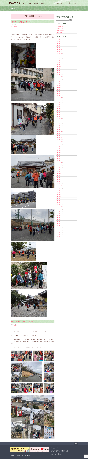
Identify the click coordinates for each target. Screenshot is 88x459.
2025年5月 (59, 64)
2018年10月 (59, 167)
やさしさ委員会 (14, 325)
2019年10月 (59, 142)
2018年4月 (59, 177)
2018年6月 (59, 173)
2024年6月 (59, 85)
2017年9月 (59, 192)
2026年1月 (59, 47)
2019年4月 (59, 154)
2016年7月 (59, 217)
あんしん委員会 (60, 26)
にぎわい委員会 (14, 26)
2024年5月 (59, 87)
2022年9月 (59, 121)
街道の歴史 (36, 3)
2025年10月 (59, 53)
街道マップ (30, 3)
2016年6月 (59, 219)
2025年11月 (59, 51)
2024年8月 (59, 81)
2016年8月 (59, 215)
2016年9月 (59, 213)
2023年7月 (59, 104)
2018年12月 (59, 163)
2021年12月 (59, 125)
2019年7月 (59, 148)
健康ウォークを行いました (21, 22)
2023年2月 (59, 112)
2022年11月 (59, 118)
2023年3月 (59, 110)
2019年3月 (59, 156)
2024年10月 (59, 79)
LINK (32, 455)
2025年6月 (59, 62)
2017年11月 (59, 188)
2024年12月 (59, 74)
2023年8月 (59, 102)
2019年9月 (59, 144)
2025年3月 (59, 68)
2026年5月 (59, 41)
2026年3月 (59, 43)
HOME (36, 455)
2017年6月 (59, 196)
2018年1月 (59, 183)
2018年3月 (59, 179)
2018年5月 (59, 175)
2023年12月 (59, 95)
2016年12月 (59, 207)
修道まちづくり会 (60, 3)
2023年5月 (59, 108)
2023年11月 (59, 97)
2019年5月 (59, 152)
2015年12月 (59, 232)
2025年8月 (59, 58)
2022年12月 (59, 116)
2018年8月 (59, 171)
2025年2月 (59, 70)
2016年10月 (59, 211)
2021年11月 (59, 127)
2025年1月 (59, 72)
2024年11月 (59, 77)
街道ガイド (25, 3)
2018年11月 (59, 165)
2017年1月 (59, 204)
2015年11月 (59, 234)
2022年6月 (59, 123)
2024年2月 (59, 91)
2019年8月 (59, 146)
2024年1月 (59, 93)
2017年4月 (59, 200)
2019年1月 (59, 160)
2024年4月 (59, 89)
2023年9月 (59, 100)
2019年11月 (59, 139)
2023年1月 (59, 114)
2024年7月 (59, 83)
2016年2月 (59, 228)
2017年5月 (59, 198)
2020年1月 (59, 135)
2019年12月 (59, 137)
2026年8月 (59, 39)
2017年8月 (59, 194)
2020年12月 (59, 131)
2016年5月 (59, 221)
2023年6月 (59, 106)
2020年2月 (59, 133)
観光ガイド (13, 455)
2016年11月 (59, 209)
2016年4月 (59, 223)
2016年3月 (59, 225)
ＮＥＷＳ (66, 3)
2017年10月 (59, 190)
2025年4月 (59, 66)
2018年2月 (59, 181)
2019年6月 (59, 150)
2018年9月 (59, 169)
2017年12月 (59, 186)
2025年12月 (59, 49)
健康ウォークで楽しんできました (23, 321)
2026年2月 (59, 45)
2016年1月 (59, 230)
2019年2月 (59, 158)
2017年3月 (59, 202)
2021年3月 (59, 129)
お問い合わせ (74, 3)
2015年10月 (59, 236)
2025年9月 (59, 56)
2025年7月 (59, 60)
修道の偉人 (42, 3)
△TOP (76, 443)
